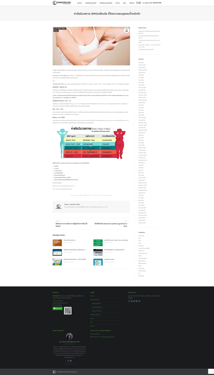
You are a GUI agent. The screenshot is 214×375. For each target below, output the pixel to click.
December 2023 (142, 92)
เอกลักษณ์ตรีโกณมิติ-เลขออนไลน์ (146, 49)
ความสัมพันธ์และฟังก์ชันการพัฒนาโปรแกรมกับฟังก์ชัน (149, 41)
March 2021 (141, 175)
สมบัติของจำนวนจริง (109, 259)
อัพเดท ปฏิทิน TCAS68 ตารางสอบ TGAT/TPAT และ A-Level (149, 46)
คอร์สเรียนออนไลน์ (94, 300)
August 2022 (141, 133)
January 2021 (141, 180)
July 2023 (140, 105)
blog (139, 238)
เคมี (139, 273)
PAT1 (139, 241)
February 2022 (142, 148)
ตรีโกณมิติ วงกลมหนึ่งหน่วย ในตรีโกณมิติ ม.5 (74, 250)
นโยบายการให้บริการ (95, 334)
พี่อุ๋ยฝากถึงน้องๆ (142, 263)
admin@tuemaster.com (61, 303)
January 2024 (141, 90)
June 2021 (141, 168)
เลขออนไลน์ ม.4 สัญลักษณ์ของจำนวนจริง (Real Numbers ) (149, 32)
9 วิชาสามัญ (141, 236)
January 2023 (141, 120)
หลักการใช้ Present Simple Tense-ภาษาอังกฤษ (116, 240)
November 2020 (142, 185)
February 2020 (142, 208)
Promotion (141, 246)
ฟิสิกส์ (139, 266)
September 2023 (142, 100)
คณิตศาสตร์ (141, 251)
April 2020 (141, 203)
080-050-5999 (59, 301)
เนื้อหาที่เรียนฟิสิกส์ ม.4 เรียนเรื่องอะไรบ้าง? (114, 250)
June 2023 (141, 107)
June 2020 (141, 198)
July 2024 (141, 75)
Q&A (91, 322)
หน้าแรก (92, 296)
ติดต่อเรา (92, 326)
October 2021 (141, 158)
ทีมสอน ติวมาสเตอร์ (96, 311)
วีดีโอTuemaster (142, 271)
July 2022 (141, 135)
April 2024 (141, 82)
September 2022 (142, 130)
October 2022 (142, 128)
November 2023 (142, 95)
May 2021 (140, 170)
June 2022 (141, 138)
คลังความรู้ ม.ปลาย (142, 253)
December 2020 (142, 183)
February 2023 (142, 117)
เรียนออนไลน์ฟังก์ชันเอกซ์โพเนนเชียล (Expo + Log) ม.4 (148, 37)
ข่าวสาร (92, 318)
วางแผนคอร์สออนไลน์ (97, 307)
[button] (67, 363)
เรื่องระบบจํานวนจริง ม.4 (69, 240)
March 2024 (141, 85)
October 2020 (142, 188)
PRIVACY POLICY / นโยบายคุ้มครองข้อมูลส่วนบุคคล (102, 337)
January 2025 (141, 67)
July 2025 (140, 62)
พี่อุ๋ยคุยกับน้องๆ (142, 261)
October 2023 (142, 97)
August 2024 (141, 72)
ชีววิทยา (56, 30)
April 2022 (141, 143)
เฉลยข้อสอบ (141, 276)
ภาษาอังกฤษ (141, 268)
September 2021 (142, 160)
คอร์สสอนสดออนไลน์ (95, 315)
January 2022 (141, 150)
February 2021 (142, 178)
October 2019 (141, 218)
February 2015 (142, 223)
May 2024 (140, 80)
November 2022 (142, 125)
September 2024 (142, 70)
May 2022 (140, 140)
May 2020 (141, 200)
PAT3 (139, 243)
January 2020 (141, 210)
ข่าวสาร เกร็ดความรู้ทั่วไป (60, 28)
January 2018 (141, 220)
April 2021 (141, 173)
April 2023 (141, 112)
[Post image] (57, 242)
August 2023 (141, 102)
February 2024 (142, 87)
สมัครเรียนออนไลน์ (96, 303)
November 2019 (142, 215)
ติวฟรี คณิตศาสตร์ (142, 258)
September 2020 (142, 190)
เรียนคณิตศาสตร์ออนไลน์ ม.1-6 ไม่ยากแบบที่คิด (75, 259)
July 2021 (140, 165)
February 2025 (142, 65)
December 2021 (142, 153)
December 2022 (142, 122)
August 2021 (141, 163)
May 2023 (140, 110)
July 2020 (141, 195)
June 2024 (141, 77)
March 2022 (141, 145)
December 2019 (142, 213)
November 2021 (142, 155)
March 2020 (141, 205)
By (97, 195)
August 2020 (141, 193)
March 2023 (141, 115)
